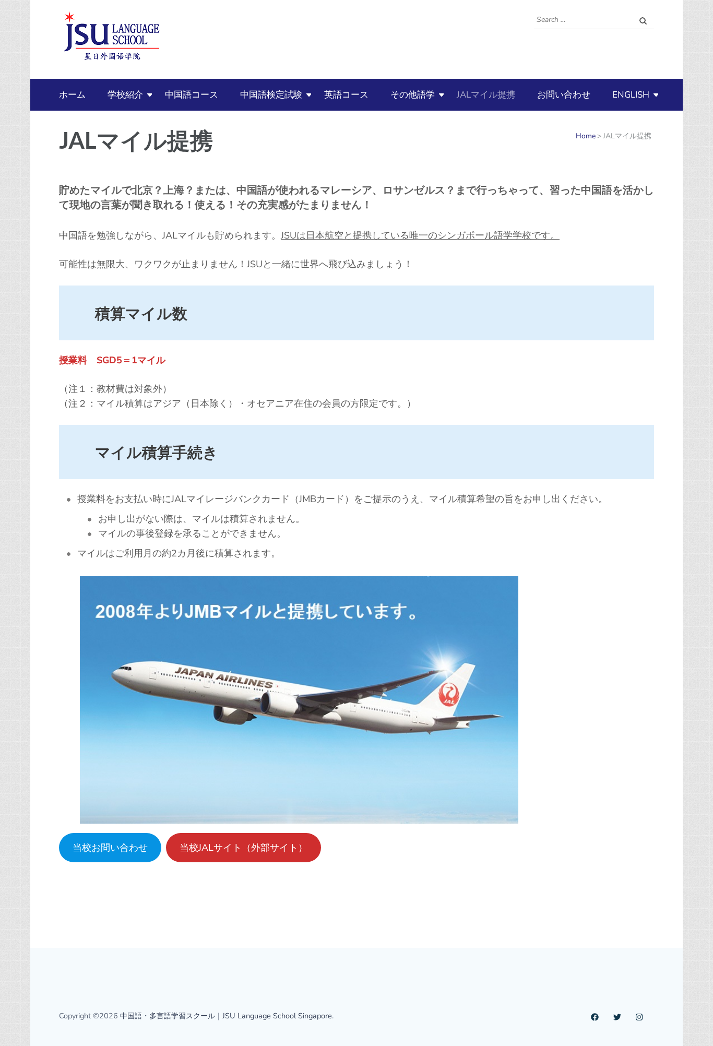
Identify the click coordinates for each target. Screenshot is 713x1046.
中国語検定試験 (271, 95)
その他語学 (412, 95)
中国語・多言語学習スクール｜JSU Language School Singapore (226, 1016)
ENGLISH (630, 95)
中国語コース (191, 95)
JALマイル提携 (486, 95)
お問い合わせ (563, 95)
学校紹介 (125, 95)
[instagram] (639, 1015)
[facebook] (595, 1015)
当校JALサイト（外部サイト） (243, 847)
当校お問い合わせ (110, 847)
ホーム (72, 95)
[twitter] (617, 1015)
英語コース (346, 95)
